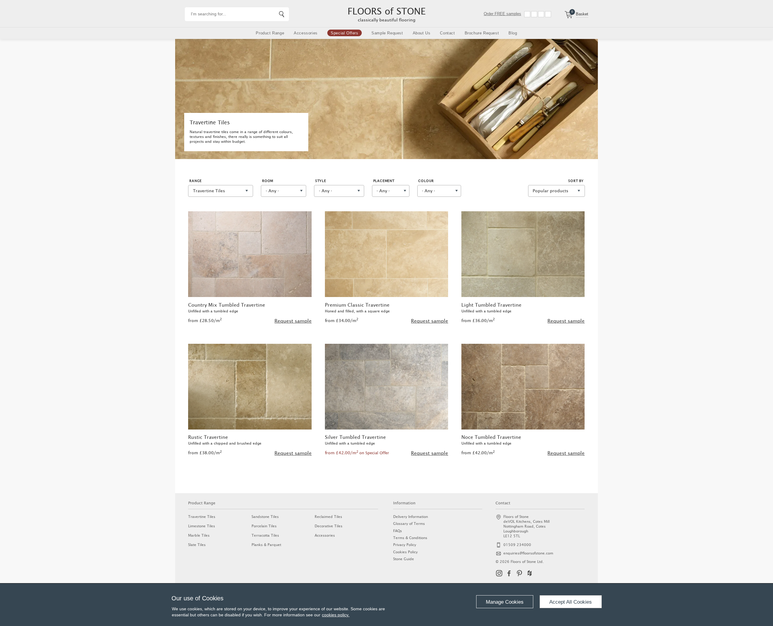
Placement (384, 181)
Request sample (293, 320)
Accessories (306, 33)
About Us (422, 33)
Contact (447, 33)
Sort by (576, 181)
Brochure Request (482, 33)
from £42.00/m (357, 452)
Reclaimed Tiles (328, 516)
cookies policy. (335, 614)
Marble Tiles (199, 535)
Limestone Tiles (201, 526)
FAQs (397, 531)
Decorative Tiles (328, 526)
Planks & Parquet (266, 544)
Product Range (270, 33)
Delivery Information (410, 516)
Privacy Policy (404, 544)
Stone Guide (403, 559)
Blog (512, 33)
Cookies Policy (405, 552)
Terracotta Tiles (265, 535)
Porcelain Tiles (264, 526)
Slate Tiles (197, 544)
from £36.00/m (478, 320)
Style (320, 181)
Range (195, 181)
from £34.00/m (341, 320)
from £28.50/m (205, 320)
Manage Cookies (505, 602)
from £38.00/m (205, 452)
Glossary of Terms (409, 523)
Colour (426, 181)
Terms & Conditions (410, 537)
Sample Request (387, 33)
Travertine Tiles (201, 516)
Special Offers (344, 33)
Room (267, 181)
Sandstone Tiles (265, 516)
